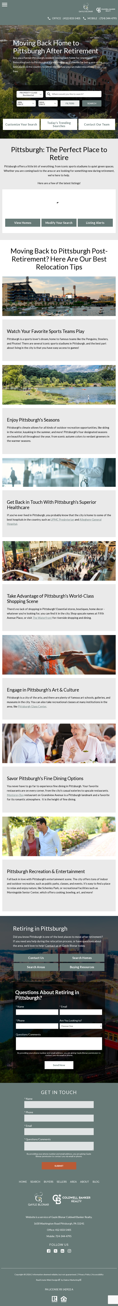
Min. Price (20, 103)
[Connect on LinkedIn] (62, 1251)
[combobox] (30, 94)
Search (91, 103)
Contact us (51, 945)
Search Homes (82, 958)
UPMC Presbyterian (62, 519)
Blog (96, 1181)
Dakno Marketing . (73, 1280)
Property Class (28, 92)
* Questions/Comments (37, 1139)
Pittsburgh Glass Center (32, 706)
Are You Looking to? (71, 1020)
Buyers (48, 1181)
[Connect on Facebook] (48, 1251)
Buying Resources (82, 967)
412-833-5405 (63, 1229)
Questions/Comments (28, 1034)
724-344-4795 (63, 1236)
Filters (70, 103)
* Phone (20, 1020)
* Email (63, 1006)
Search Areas (36, 967)
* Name (20, 1006)
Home (23, 1181)
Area (73, 1181)
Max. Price (42, 103)
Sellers (62, 1181)
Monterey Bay (15, 795)
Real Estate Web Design (47, 1280)
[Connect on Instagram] (69, 1251)
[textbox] (75, 94)
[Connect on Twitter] (55, 1251)
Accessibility (97, 1274)
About (84, 1181)
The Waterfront (42, 617)
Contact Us (36, 958)
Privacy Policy (84, 1274)
